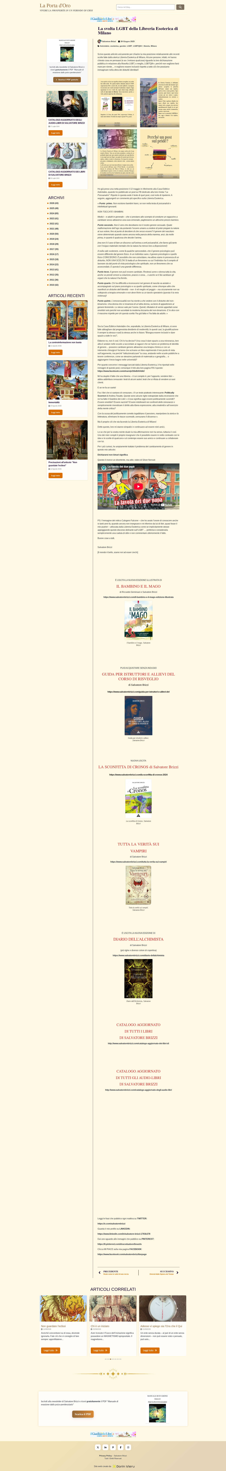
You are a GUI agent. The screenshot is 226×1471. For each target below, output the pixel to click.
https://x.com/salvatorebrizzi (111, 1224)
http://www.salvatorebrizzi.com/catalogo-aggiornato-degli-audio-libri (138, 1090)
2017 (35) (54, 249)
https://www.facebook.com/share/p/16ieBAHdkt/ (121, 371)
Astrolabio (104, 46)
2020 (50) (54, 234)
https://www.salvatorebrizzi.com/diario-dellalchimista (138, 955)
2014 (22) (54, 264)
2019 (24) (54, 239)
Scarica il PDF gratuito (68, 80)
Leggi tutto (55, 132)
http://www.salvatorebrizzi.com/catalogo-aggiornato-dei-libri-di (138, 1043)
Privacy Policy (105, 1456)
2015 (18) (54, 259)
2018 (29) (54, 244)
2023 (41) (54, 218)
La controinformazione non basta (65, 342)
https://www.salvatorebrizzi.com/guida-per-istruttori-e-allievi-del (139, 692)
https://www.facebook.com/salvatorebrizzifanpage (122, 1254)
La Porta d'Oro (55, 5)
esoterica (114, 46)
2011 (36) (54, 280)
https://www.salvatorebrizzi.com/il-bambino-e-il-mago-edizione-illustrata (138, 597)
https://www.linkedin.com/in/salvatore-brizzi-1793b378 (124, 1234)
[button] (105, 1359)
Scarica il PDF (83, 1414)
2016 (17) (54, 254)
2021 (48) (54, 229)
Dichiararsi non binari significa (113, 455)
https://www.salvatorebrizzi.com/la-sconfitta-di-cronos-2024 (138, 775)
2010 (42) (54, 285)
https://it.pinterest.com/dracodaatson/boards (120, 1244)
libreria (147, 46)
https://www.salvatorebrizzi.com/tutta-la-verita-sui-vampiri (138, 862)
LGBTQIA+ (138, 46)
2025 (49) (54, 208)
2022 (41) (54, 224)
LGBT (129, 46)
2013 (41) (54, 269)
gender (123, 46)
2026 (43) (54, 203)
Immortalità (54, 402)
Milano (154, 46)
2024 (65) (54, 213)
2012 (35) (54, 275)
